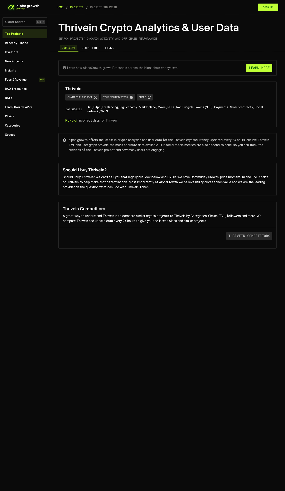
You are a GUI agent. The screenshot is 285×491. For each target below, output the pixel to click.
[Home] (23, 7)
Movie (162, 107)
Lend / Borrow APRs (18, 107)
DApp (97, 107)
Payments (221, 107)
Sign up (268, 7)
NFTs (171, 107)
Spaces (10, 134)
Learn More (259, 68)
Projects (76, 7)
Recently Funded (16, 43)
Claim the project (79, 97)
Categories (12, 125)
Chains (9, 116)
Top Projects (14, 33)
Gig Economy (128, 107)
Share (142, 97)
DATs (8, 98)
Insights (10, 70)
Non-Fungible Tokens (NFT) (194, 107)
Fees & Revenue (24, 79)
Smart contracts (241, 107)
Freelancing (110, 107)
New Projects (14, 61)
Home (60, 7)
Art (89, 107)
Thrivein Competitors (249, 236)
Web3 (104, 111)
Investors (11, 52)
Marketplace (147, 107)
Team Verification (115, 97)
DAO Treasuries (16, 88)
